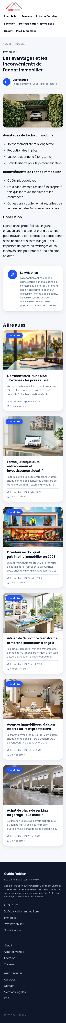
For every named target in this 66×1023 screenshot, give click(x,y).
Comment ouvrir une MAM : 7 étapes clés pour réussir (28, 378)
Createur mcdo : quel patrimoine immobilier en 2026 (31, 554)
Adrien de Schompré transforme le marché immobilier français (32, 640)
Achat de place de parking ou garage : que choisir (27, 812)
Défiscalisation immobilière (36, 23)
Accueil (7, 43)
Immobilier (11, 16)
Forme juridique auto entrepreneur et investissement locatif (25, 466)
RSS (6, 998)
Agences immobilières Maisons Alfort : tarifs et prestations (31, 726)
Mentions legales (15, 992)
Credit (8, 31)
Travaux (26, 16)
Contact (9, 986)
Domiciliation (12, 930)
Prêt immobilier (26, 31)
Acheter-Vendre (46, 16)
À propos (51, 305)
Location (9, 23)
